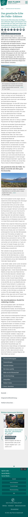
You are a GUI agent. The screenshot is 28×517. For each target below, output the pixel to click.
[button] (26, 80)
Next (26, 438)
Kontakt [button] (3, 393)
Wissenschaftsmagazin (9, 358)
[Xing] (17, 30)
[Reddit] (8, 30)
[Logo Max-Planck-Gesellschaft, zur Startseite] (12, 3)
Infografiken (6, 379)
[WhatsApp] (14, 30)
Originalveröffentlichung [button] (9, 398)
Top (25, 469)
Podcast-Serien (7, 383)
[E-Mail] (20, 30)
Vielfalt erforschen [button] (7, 403)
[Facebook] (2, 30)
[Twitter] (11, 30)
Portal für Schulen (8, 365)
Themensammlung (14, 489)
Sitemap (4, 505)
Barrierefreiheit (14, 509)
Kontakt (14, 479)
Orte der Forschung (8, 376)
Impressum (11, 505)
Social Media (5, 473)
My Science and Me (8, 369)
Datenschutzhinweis (20, 505)
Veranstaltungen (7, 362)
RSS (14, 493)
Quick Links (5, 471)
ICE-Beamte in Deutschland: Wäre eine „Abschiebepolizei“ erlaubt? (14, 431)
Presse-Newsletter (8, 386)
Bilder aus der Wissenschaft (11, 372)
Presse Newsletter (14, 482)
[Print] (24, 30)
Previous (2, 438)
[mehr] (21, 87)
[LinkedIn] (5, 30)
